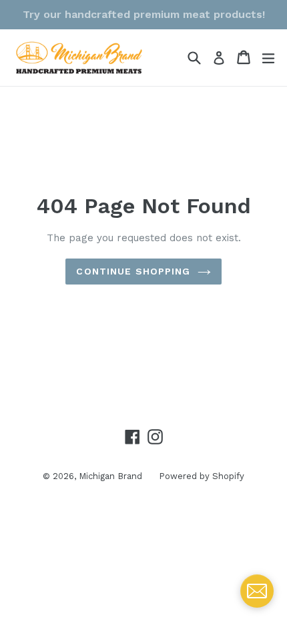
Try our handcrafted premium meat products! (144, 14)
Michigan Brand (110, 476)
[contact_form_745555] (257, 591)
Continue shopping (133, 271)
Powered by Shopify (201, 476)
